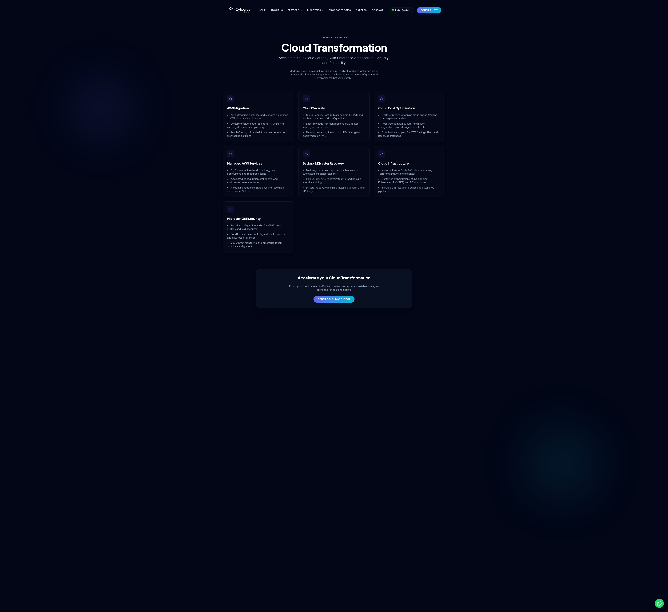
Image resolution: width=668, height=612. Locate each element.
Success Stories (340, 10)
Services (293, 10)
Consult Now (429, 10)
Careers (361, 10)
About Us (277, 10)
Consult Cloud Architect (334, 299)
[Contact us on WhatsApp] (659, 603)
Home (262, 10)
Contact (377, 10)
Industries (314, 10)
